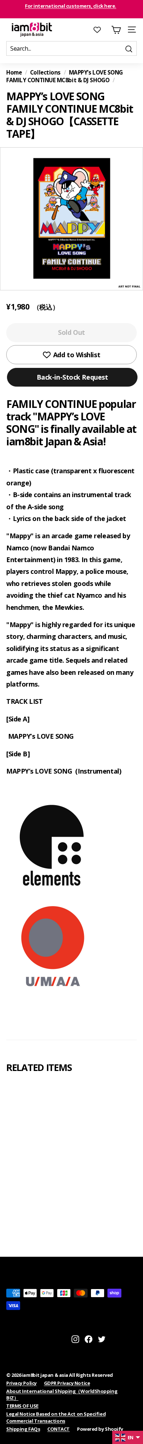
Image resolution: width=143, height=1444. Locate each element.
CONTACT (58, 1429)
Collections (45, 72)
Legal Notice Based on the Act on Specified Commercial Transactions (56, 1417)
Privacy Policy (21, 1383)
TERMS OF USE (22, 1406)
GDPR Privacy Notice (67, 1383)
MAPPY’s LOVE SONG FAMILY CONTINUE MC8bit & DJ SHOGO (69, 76)
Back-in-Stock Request (72, 377)
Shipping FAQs (23, 1429)
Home (14, 72)
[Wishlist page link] (101, 29)
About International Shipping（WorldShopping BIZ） (61, 1394)
